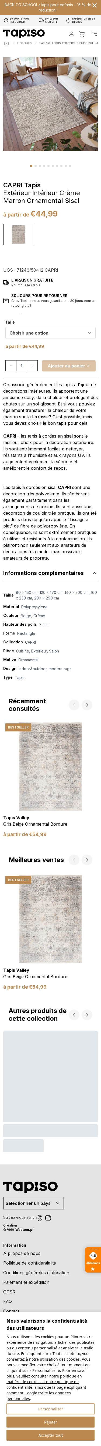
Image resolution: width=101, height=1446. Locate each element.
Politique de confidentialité (29, 1263)
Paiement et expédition (26, 1282)
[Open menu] (94, 34)
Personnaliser (50, 1408)
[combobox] (50, 333)
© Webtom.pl (18, 1230)
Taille (10, 322)
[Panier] (82, 33)
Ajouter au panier (66, 366)
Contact (11, 1311)
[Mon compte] (72, 33)
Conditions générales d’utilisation (36, 1272)
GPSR (9, 1292)
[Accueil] (6, 43)
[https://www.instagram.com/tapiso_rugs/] (48, 1218)
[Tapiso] (24, 33)
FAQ (7, 1301)
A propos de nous (21, 1253)
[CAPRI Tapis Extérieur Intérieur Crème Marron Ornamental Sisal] (18, 234)
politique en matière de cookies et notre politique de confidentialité (44, 1381)
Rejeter (50, 1422)
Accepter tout (51, 1435)
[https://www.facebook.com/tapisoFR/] (39, 1218)
